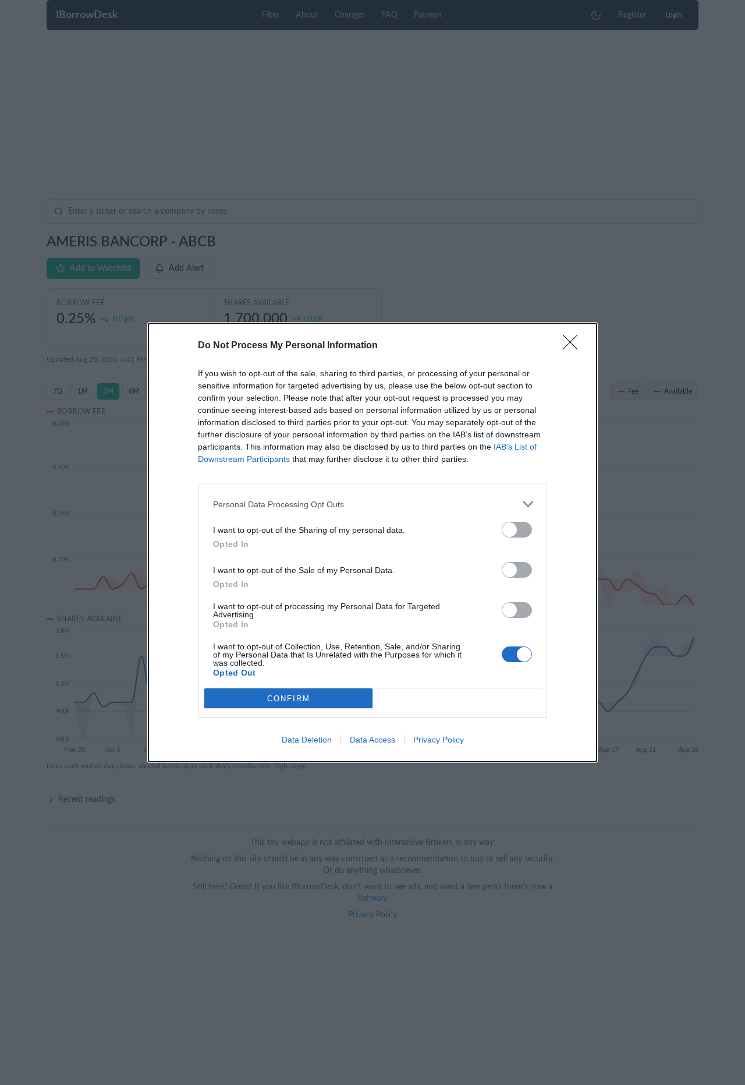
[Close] (574, 346)
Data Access (372, 739)
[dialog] (372, 542)
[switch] (517, 530)
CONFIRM (288, 698)
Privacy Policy (438, 739)
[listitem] (372, 504)
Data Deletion (307, 739)
